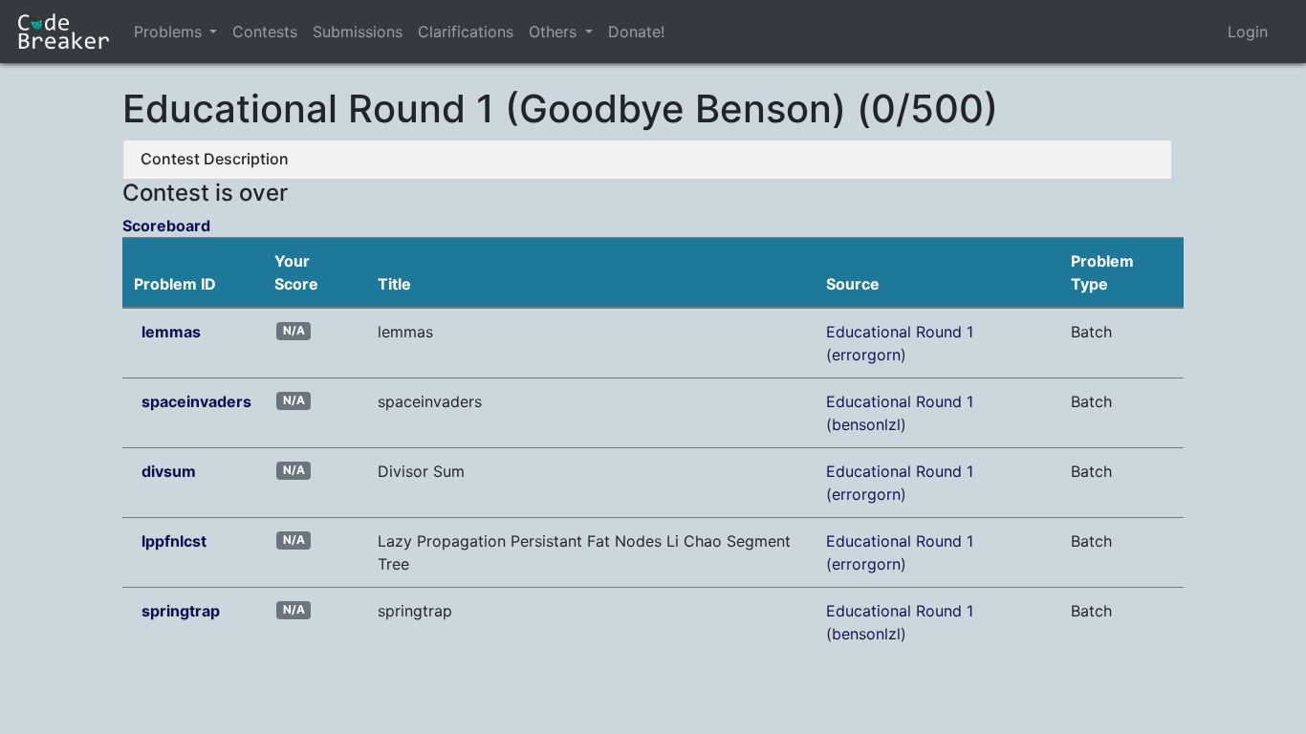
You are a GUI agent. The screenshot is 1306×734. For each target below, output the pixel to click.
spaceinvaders (196, 401)
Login (1248, 31)
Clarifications (465, 31)
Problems (168, 31)
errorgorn (866, 354)
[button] (213, 31)
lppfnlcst (174, 540)
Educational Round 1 (899, 331)
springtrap (180, 610)
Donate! (636, 31)
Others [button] (555, 31)
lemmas (171, 331)
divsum (168, 471)
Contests (264, 31)
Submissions (358, 31)
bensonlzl (866, 424)
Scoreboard (166, 225)
